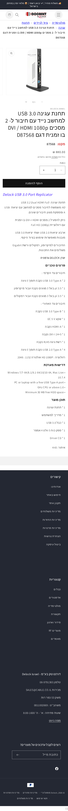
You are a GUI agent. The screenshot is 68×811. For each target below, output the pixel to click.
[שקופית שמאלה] (42, 102)
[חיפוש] (17, 15)
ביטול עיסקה (53, 544)
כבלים (57, 589)
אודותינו (56, 486)
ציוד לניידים (41, 22)
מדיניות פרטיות (52, 528)
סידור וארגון (54, 622)
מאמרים (56, 638)
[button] (59, 15)
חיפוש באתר (53, 495)
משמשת (56, 207)
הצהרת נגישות (52, 536)
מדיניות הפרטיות (11, 792)
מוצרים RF (55, 630)
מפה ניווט (55, 720)
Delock (54, 792)
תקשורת (56, 614)
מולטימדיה (58, 22)
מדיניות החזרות (52, 519)
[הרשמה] (18, 755)
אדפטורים (55, 597)
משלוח (54, 157)
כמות (62, 163)
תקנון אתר (55, 503)
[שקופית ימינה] (26, 102)
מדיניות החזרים (30, 792)
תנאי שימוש (42, 798)
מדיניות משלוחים (51, 511)
